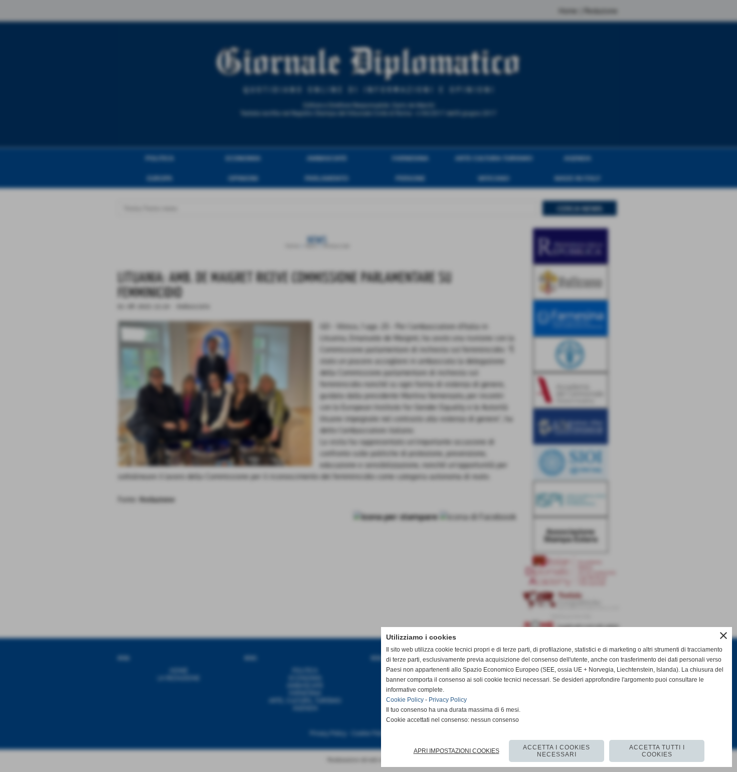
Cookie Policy (405, 699)
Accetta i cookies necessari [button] (556, 751)
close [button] (723, 636)
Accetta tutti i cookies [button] (657, 751)
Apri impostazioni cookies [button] (456, 750)
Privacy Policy (448, 699)
